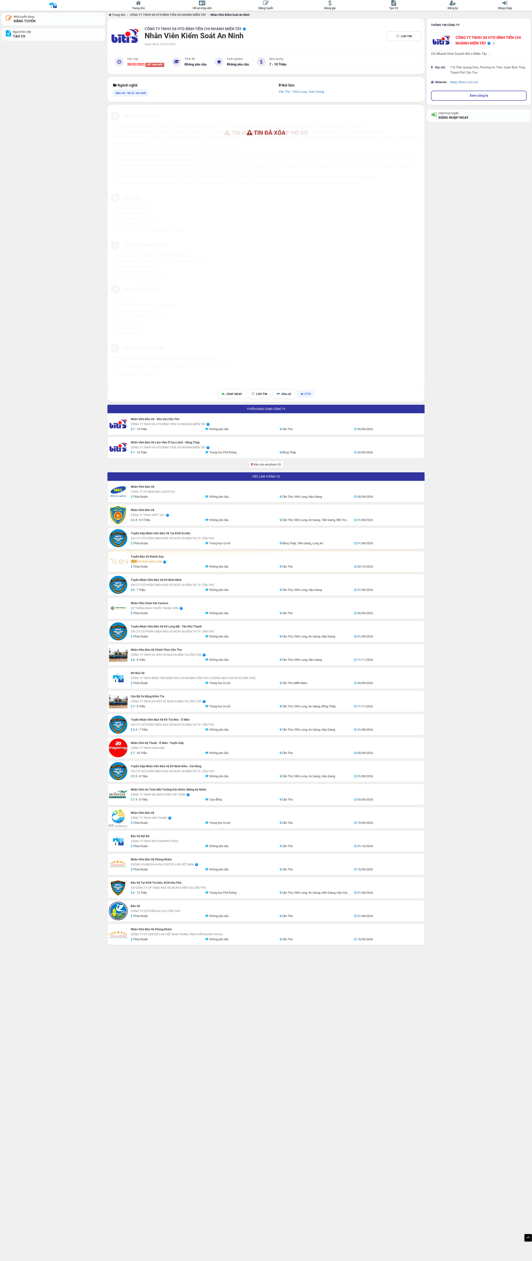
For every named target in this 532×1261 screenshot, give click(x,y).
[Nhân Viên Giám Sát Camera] (118, 608)
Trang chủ (118, 14)
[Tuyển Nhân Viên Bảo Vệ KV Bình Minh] (118, 584)
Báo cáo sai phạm (267, 464)
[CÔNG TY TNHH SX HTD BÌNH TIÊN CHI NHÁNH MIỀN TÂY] (125, 36)
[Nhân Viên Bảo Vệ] (118, 491)
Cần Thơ (284, 92)
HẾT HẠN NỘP (155, 64)
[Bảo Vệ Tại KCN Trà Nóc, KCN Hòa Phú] (118, 887)
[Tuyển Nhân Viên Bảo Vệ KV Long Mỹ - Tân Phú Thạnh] (118, 631)
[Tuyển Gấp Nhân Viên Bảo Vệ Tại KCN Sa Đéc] (118, 538)
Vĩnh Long (300, 92)
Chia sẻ (286, 394)
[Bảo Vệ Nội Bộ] (118, 841)
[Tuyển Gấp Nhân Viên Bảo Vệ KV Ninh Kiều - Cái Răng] (118, 771)
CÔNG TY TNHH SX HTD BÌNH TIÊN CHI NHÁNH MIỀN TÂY (168, 14)
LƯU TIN (406, 36)
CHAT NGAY (234, 394)
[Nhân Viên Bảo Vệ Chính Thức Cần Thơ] (118, 654)
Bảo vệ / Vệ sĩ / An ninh (131, 93)
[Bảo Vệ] (118, 911)
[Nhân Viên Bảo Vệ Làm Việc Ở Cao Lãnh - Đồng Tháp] (118, 447)
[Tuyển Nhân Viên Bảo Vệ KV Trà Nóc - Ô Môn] (118, 724)
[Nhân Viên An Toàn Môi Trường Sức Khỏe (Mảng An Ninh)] (118, 794)
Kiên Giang (316, 92)
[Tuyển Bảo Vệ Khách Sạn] (118, 561)
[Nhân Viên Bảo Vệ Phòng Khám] (118, 864)
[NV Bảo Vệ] (118, 678)
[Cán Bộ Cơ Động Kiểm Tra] (118, 701)
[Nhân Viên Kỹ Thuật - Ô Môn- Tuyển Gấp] (118, 748)
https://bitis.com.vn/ (464, 82)
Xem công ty (479, 96)
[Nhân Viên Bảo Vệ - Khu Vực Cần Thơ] (118, 424)
